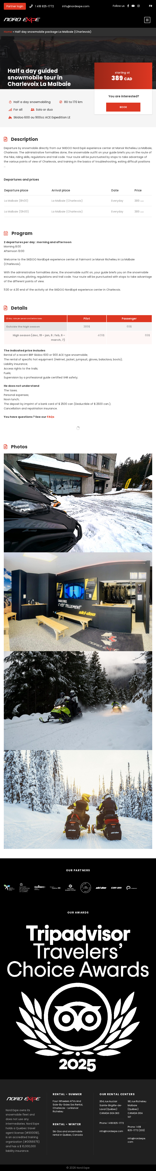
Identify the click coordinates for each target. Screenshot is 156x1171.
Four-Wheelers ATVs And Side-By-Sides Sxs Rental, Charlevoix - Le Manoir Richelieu (68, 1106)
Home (8, 32)
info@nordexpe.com (75, 6)
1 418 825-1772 (44, 6)
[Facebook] (128, 6)
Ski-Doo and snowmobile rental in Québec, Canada (68, 1133)
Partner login (14, 6)
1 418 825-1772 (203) (136, 1128)
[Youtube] (133, 6)
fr (150, 6)
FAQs (50, 417)
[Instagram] (138, 6)
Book (123, 107)
